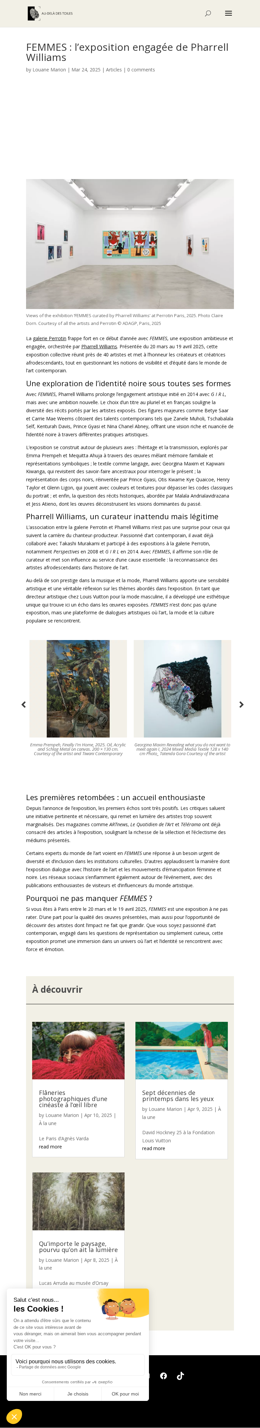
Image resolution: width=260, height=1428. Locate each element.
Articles (114, 69)
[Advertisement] (130, 129)
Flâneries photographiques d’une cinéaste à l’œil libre (73, 1099)
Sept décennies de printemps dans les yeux (178, 1096)
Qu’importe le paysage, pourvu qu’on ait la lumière (78, 1246)
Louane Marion (49, 69)
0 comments (141, 69)
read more (50, 1146)
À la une (48, 1123)
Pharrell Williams (99, 346)
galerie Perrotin (49, 338)
